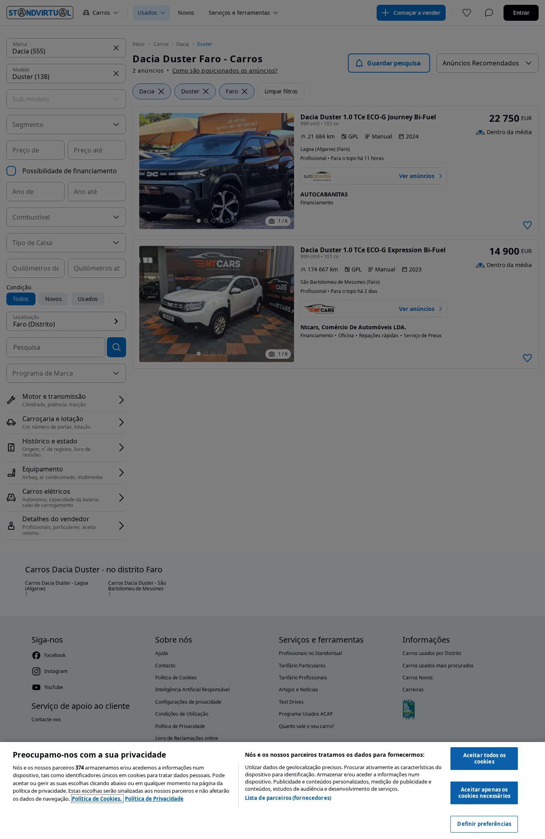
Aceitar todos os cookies (484, 758)
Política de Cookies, (97, 798)
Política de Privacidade (154, 798)
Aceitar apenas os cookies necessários (484, 792)
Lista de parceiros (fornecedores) (288, 797)
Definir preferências (484, 823)
